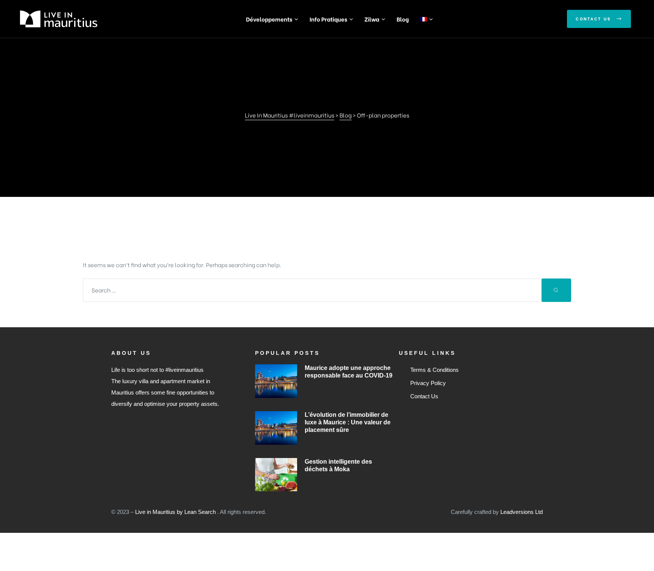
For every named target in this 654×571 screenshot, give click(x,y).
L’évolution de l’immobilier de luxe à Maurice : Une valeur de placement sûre (348, 422)
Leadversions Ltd (521, 512)
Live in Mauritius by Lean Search (176, 512)
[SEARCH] (556, 290)
